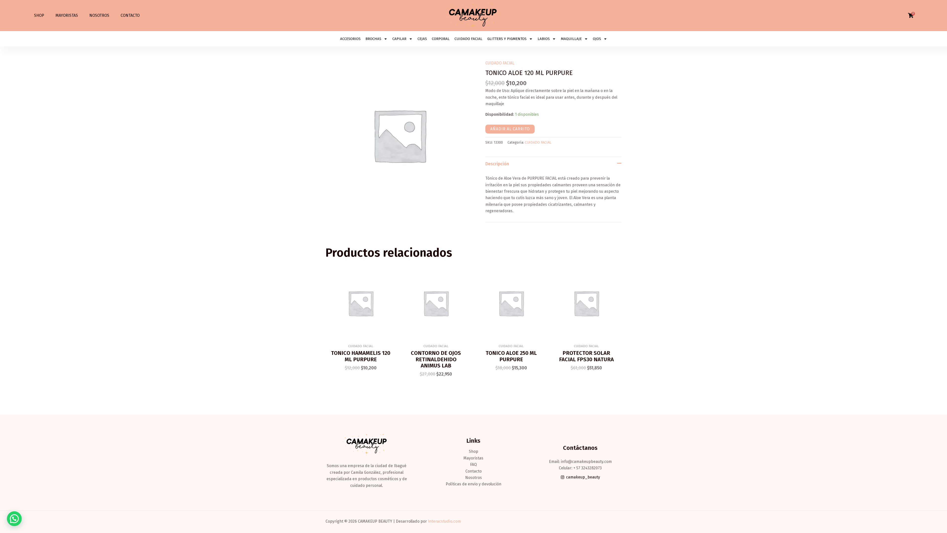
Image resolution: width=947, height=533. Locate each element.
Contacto (130, 15)
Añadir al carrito (510, 129)
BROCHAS (373, 39)
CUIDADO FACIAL (468, 39)
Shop (39, 15)
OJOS (597, 39)
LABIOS (544, 39)
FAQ (473, 464)
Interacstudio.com (444, 521)
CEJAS (422, 39)
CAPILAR (399, 39)
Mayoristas (66, 15)
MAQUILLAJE (571, 39)
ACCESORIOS (350, 39)
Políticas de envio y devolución (473, 484)
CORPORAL (441, 39)
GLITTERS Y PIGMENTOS (507, 39)
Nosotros (99, 15)
